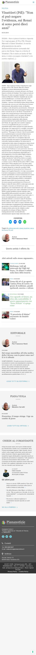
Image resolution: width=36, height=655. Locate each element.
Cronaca (12, 263)
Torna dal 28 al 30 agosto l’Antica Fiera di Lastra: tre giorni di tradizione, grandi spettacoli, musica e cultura (21, 284)
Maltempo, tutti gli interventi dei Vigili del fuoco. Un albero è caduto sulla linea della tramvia (21, 269)
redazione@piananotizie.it (15, 549)
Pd (9, 230)
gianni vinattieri (24, 228)
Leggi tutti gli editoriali (17, 381)
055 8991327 (9, 547)
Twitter (7, 536)
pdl (12, 230)
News (16, 263)
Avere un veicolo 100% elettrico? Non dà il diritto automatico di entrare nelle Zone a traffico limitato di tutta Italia (19, 485)
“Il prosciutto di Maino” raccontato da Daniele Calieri (20, 316)
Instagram (11, 536)
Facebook (3, 536)
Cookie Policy (23, 571)
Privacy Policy (12, 571)
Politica (5, 8)
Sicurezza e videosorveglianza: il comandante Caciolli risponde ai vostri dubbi (18, 500)
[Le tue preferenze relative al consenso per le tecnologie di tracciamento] (33, 652)
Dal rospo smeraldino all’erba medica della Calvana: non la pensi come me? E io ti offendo (18, 355)
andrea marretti (13, 228)
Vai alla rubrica (9, 507)
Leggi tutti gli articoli (17, 426)
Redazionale (13, 294)
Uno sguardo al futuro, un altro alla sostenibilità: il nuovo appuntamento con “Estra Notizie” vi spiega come (21, 301)
